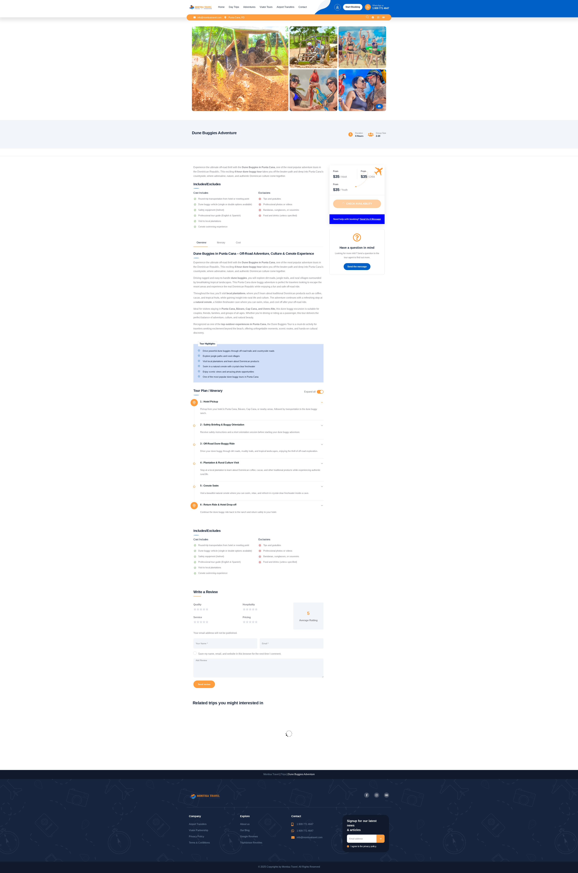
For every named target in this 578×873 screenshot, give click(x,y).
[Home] (200, 7)
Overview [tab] (201, 242)
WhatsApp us (378, 5)
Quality (197, 604)
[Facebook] (373, 17)
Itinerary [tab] (221, 242)
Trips (283, 774)
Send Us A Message (370, 219)
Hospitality (249, 604)
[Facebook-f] (366, 795)
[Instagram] (378, 17)
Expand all (310, 391)
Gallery (379, 106)
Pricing (247, 617)
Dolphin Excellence (211, 745)
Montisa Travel (271, 774)
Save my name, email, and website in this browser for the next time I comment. (239, 653)
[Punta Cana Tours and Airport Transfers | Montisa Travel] (313, 28)
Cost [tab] (238, 242)
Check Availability (359, 204)
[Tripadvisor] (383, 17)
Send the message (357, 266)
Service (197, 617)
